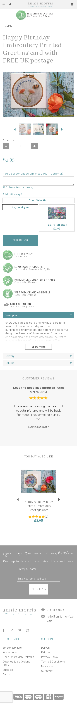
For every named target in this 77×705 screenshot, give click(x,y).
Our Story (47, 670)
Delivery (45, 647)
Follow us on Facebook (3, 630)
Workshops (10, 652)
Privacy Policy (49, 657)
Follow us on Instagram (27, 630)
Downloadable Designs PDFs (16, 663)
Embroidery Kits (12, 647)
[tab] (38, 315)
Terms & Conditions (53, 661)
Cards (6, 674)
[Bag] (72, 4)
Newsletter (47, 666)
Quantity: (9, 140)
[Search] (10, 4)
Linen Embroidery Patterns (18, 657)
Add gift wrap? (12, 194)
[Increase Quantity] (34, 146)
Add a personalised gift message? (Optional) (33, 173)
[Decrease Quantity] (6, 146)
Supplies (8, 669)
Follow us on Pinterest (19, 630)
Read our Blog (11, 630)
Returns (45, 652)
